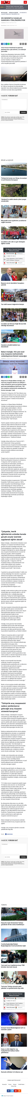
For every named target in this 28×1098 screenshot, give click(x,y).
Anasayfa (5, 12)
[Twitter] (4, 44)
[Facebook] (2, 44)
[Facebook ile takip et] (8, 1090)
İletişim (14, 1084)
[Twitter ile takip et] (12, 1090)
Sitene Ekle (13, 1086)
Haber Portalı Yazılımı (8, 1095)
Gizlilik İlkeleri (21, 1084)
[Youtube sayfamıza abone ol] (16, 1090)
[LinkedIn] (6, 44)
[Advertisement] (14, 141)
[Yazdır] (11, 44)
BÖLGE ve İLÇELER (13, 12)
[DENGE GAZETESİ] (6, 2)
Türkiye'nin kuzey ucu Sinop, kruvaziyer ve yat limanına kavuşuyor (16, 7)
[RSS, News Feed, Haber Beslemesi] (19, 1090)
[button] (21, 44)
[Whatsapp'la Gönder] (9, 44)
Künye (9, 1084)
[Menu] (25, 2)
